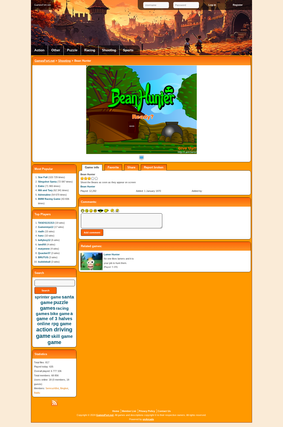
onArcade (148, 419)
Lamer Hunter (112, 254)
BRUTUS (43, 257)
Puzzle (72, 50)
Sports (128, 50)
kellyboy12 (44, 240)
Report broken (153, 167)
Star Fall (43, 177)
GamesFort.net (44, 60)
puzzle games (54, 305)
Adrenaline (44, 194)
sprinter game (48, 297)
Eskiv (41, 186)
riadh (41, 231)
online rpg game (54, 323)
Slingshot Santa (47, 181)
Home (115, 411)
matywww (44, 248)
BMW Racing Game (49, 199)
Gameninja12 (45, 227)
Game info (92, 167)
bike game (60, 314)
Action (39, 50)
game (54, 342)
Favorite (113, 167)
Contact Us (164, 411)
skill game (62, 336)
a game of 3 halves (54, 316)
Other (55, 50)
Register (238, 5)
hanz (41, 235)
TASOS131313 (46, 222)
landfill (42, 244)
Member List (129, 411)
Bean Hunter (87, 186)
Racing (89, 50)
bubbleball (44, 261)
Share (131, 167)
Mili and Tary (45, 190)
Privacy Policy (147, 411)
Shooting (109, 50)
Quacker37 (44, 253)
